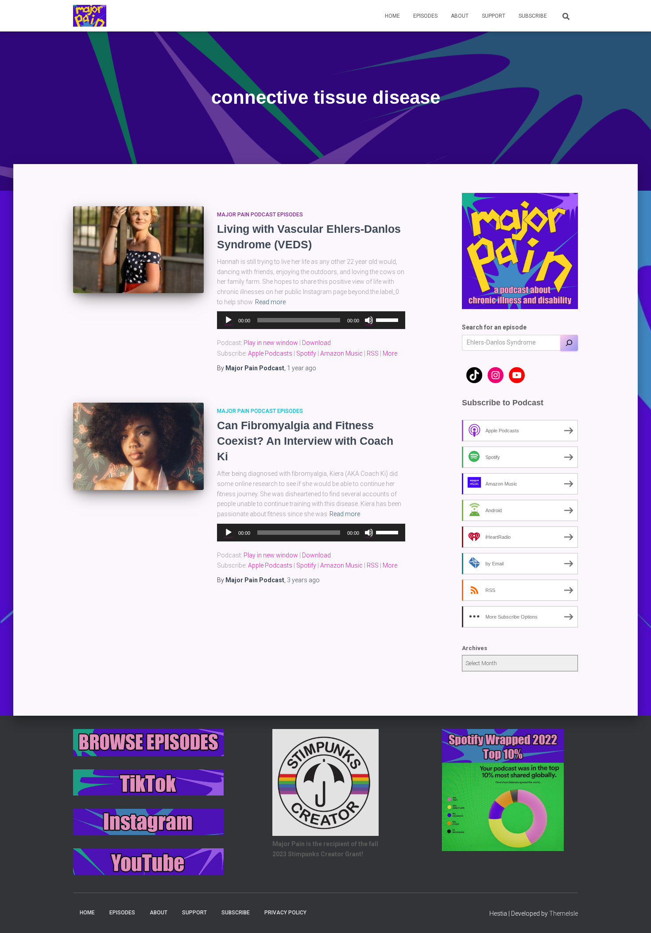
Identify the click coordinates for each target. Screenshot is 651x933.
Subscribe (533, 16)
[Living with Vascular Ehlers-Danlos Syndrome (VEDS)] (138, 250)
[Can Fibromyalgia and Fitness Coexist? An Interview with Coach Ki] (138, 446)
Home (392, 16)
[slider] (388, 319)
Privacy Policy (285, 912)
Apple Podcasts (270, 353)
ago (301, 368)
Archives (474, 648)
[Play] (228, 320)
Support (493, 16)
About (460, 16)
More (390, 353)
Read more (270, 302)
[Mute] (368, 320)
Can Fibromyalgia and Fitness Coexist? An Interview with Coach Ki (305, 441)
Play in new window (271, 342)
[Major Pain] (89, 16)
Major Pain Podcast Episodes (260, 215)
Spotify (306, 353)
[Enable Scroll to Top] (633, 915)
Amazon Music (341, 353)
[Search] (569, 343)
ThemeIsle (563, 913)
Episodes (425, 16)
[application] (311, 320)
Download (316, 342)
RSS (373, 353)
